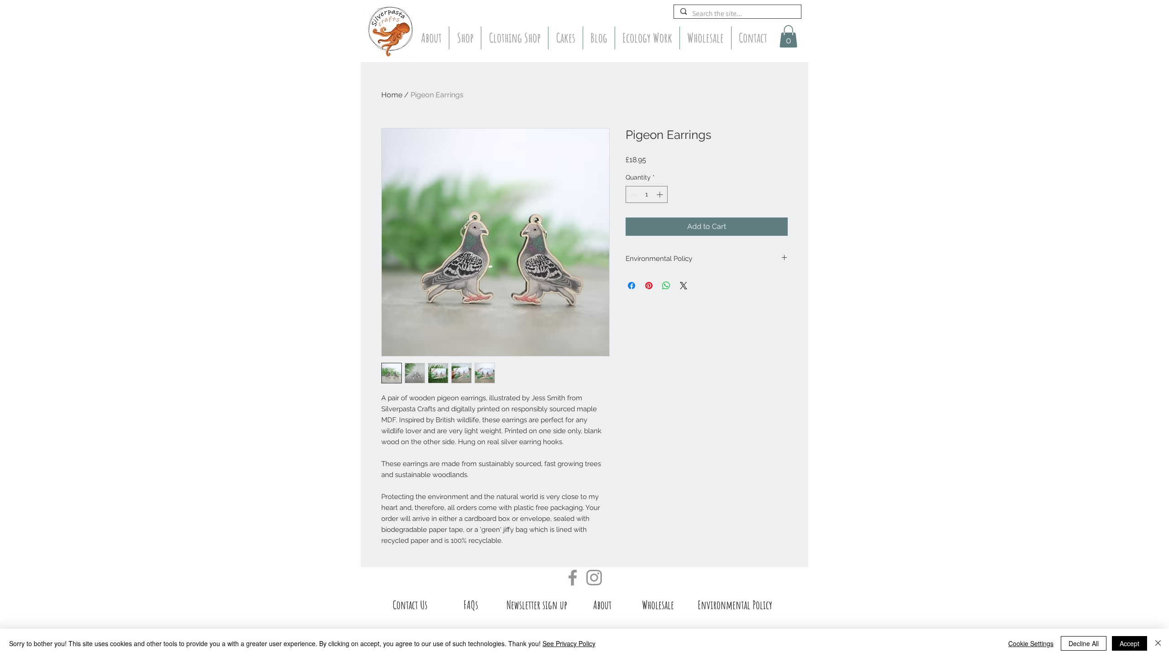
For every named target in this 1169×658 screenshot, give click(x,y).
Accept (1129, 643)
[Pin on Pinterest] (648, 285)
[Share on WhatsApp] (666, 285)
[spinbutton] (646, 194)
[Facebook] (572, 577)
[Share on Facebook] (631, 285)
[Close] (1158, 643)
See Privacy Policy (568, 643)
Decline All (1084, 643)
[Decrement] (632, 194)
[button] (788, 36)
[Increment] (660, 194)
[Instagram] (594, 577)
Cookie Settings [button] (1030, 643)
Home (391, 94)
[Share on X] (683, 285)
